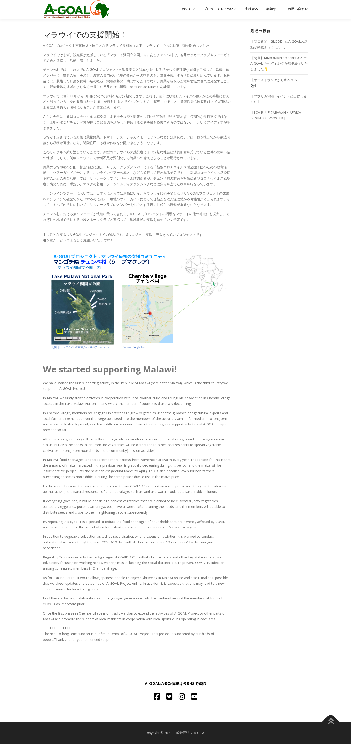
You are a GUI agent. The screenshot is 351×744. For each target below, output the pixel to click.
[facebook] (157, 696)
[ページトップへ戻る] (330, 721)
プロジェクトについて (220, 9)
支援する (251, 9)
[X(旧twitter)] (169, 696)
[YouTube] (194, 696)
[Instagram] (182, 696)
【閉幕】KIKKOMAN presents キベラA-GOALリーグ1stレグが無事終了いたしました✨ (279, 64)
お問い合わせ (298, 9)
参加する (273, 9)
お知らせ (188, 9)
